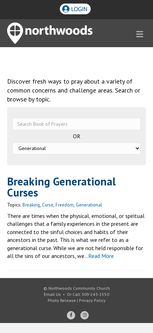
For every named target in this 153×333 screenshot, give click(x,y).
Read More (101, 255)
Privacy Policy (92, 300)
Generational (89, 205)
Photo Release (62, 300)
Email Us (52, 294)
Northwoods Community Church (79, 288)
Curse (47, 205)
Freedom (65, 205)
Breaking (31, 205)
